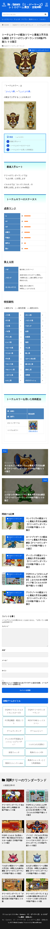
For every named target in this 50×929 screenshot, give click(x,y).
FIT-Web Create (16, 922)
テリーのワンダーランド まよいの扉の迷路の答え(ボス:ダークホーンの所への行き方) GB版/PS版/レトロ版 (37, 897)
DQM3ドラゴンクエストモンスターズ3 (14, 711)
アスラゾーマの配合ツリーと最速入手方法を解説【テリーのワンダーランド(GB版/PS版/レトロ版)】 (36, 598)
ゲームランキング (14, 731)
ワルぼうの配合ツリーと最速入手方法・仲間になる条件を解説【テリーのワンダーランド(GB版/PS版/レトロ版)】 (13, 869)
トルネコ (42, 19)
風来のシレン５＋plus (14, 763)
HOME (6, 25)
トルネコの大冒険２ (36, 744)
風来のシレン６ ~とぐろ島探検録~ (36, 761)
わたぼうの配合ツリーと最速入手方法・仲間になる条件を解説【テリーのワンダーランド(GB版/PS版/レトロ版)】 (37, 869)
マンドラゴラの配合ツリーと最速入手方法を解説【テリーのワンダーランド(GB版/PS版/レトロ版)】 (36, 524)
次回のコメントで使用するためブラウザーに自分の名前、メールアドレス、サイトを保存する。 (25, 683)
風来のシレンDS (36, 752)
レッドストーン (7, 19)
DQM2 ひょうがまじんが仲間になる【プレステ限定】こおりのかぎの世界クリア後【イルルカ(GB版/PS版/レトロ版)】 (37, 580)
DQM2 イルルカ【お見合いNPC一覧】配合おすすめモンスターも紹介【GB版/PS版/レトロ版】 (13, 839)
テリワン (24, 19)
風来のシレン (33, 19)
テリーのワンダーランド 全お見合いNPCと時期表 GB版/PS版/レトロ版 (13, 807)
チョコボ (17, 19)
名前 (4, 650)
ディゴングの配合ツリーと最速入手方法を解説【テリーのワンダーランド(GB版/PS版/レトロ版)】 (36, 561)
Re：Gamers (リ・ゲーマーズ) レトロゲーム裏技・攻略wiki (26, 5)
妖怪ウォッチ (14, 752)
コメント (5, 626)
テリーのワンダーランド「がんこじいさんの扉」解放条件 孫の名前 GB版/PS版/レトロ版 (13, 897)
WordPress (37, 922)
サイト (4, 670)
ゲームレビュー (36, 731)
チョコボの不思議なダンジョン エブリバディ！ (14, 742)
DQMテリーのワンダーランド (23, 25)
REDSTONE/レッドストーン (36, 721)
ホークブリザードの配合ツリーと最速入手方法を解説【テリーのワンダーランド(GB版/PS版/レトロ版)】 (36, 543)
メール (4, 660)
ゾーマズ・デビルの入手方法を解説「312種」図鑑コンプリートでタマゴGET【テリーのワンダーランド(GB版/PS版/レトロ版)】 (37, 840)
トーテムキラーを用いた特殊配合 (20, 150)
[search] (45, 14)
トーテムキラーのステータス (18, 146)
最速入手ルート (14, 141)
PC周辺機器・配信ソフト (14, 721)
